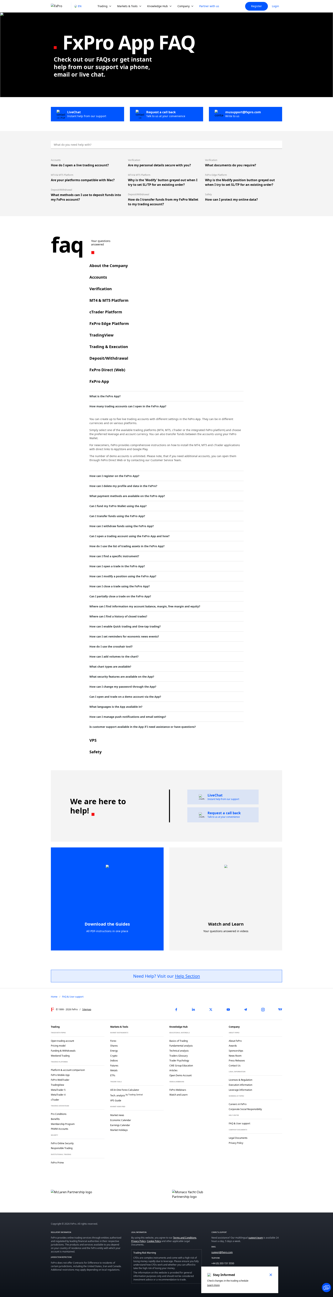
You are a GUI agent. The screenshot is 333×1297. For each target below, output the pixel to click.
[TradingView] (280, 1009)
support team (255, 1237)
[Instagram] (263, 1009)
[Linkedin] (193, 1009)
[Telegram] (245, 1009)
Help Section (187, 976)
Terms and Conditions (184, 1237)
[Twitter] (211, 1009)
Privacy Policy (138, 1241)
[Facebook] (176, 1009)
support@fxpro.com (222, 1252)
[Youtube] (228, 1009)
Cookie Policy (154, 1241)
